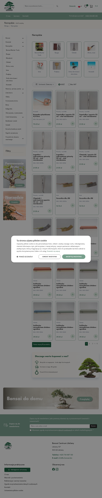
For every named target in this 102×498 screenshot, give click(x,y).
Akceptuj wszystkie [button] (74, 257)
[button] (25, 257)
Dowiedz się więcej (53, 251)
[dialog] (51, 249)
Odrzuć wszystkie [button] (49, 257)
